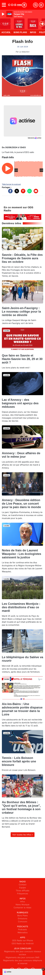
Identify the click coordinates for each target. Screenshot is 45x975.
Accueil (6, 32)
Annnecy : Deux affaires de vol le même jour (21, 454)
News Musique (22, 904)
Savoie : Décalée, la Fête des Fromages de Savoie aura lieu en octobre (22, 258)
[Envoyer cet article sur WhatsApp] (29, 192)
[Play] (3, 14)
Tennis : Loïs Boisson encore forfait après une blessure (19, 761)
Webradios (23, 932)
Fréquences (22, 893)
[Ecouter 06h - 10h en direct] (22, 216)
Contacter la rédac (22, 907)
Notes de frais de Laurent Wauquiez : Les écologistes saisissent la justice (21, 554)
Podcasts (22, 929)
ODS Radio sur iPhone (22, 940)
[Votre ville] (24, 4)
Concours (22, 921)
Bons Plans (20, 32)
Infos (33, 32)
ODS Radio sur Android (23, 943)
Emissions (22, 918)
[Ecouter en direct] (41, 4)
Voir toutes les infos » (22, 834)
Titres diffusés (22, 890)
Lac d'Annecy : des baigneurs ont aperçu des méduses (20, 403)
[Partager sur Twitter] (16, 192)
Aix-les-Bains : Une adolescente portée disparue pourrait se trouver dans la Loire (22, 709)
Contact (22, 884)
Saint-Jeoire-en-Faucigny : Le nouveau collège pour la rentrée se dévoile (21, 311)
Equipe (22, 887)
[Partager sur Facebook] (10, 192)
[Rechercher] (35, 4)
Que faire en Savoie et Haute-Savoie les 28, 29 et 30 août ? (22, 359)
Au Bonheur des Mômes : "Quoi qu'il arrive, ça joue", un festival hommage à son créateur (21, 807)
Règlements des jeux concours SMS (22, 957)
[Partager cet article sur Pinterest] (22, 192)
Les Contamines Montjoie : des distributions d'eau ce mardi (21, 607)
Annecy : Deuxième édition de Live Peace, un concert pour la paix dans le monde (21, 503)
